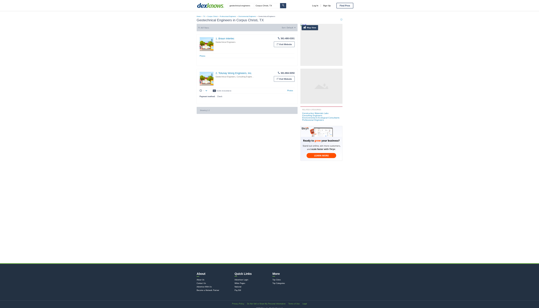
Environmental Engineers (247, 16)
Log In (315, 5)
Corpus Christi (212, 16)
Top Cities (276, 280)
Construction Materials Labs (315, 113)
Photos (202, 56)
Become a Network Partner (208, 290)
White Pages (240, 283)
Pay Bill (238, 290)
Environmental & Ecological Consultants (321, 118)
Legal (304, 304)
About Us (201, 280)
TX (204, 16)
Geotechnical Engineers (226, 42)
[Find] (283, 5)
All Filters (205, 28)
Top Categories (278, 283)
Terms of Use (294, 304)
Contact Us (201, 283)
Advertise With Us (204, 287)
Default (290, 27)
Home (199, 16)
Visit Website (285, 44)
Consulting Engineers (245, 77)
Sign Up (327, 5)
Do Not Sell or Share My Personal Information (266, 304)
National (238, 287)
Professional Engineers (228, 16)
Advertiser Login (241, 280)
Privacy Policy (238, 304)
